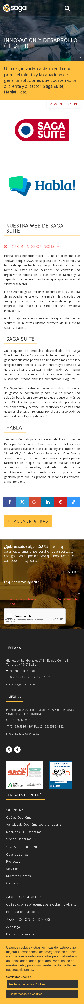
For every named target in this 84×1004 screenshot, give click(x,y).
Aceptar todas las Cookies (25, 993)
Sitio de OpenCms (18, 839)
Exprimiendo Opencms (32, 246)
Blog (77, 57)
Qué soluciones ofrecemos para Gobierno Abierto (41, 904)
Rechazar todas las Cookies (27, 984)
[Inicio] (15, 8)
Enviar (70, 572)
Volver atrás (31, 521)
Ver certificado (60, 775)
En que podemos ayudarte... (22, 582)
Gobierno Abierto (24, 896)
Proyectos (13, 861)
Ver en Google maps (22, 671)
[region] (42, 971)
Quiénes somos (17, 854)
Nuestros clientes (18, 876)
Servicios (12, 869)
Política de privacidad (20, 934)
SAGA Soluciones (23, 846)
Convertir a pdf (65, 103)
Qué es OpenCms (18, 817)
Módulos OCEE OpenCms (23, 832)
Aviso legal (13, 927)
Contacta (12, 883)
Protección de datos (28, 919)
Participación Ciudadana (22, 912)
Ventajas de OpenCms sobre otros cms (34, 824)
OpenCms (15, 809)
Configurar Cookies (18, 976)
